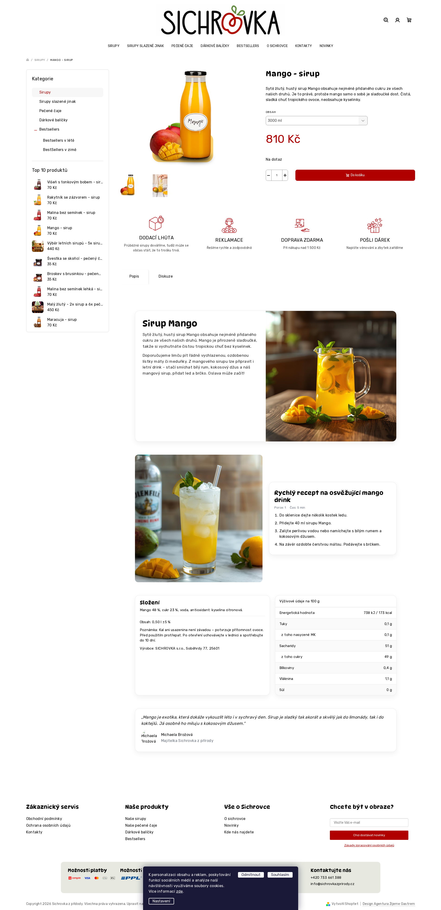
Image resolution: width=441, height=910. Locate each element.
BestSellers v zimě (60, 149)
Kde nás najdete (239, 832)
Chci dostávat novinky (369, 835)
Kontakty (34, 832)
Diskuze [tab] (166, 276)
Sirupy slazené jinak (57, 101)
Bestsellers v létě (59, 140)
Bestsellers (49, 129)
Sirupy (45, 92)
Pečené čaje (50, 111)
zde (179, 891)
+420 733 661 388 (326, 878)
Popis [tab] (134, 276)
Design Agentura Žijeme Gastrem (389, 904)
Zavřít (292, 191)
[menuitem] (113, 46)
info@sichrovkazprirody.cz (332, 884)
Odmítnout (250, 874)
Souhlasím (280, 874)
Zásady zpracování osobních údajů (369, 845)
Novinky (231, 825)
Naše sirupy (135, 818)
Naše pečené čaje (141, 825)
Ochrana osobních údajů (48, 825)
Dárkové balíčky (53, 120)
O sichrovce (235, 818)
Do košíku (358, 175)
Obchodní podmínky (44, 818)
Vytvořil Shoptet (345, 904)
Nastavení (161, 901)
